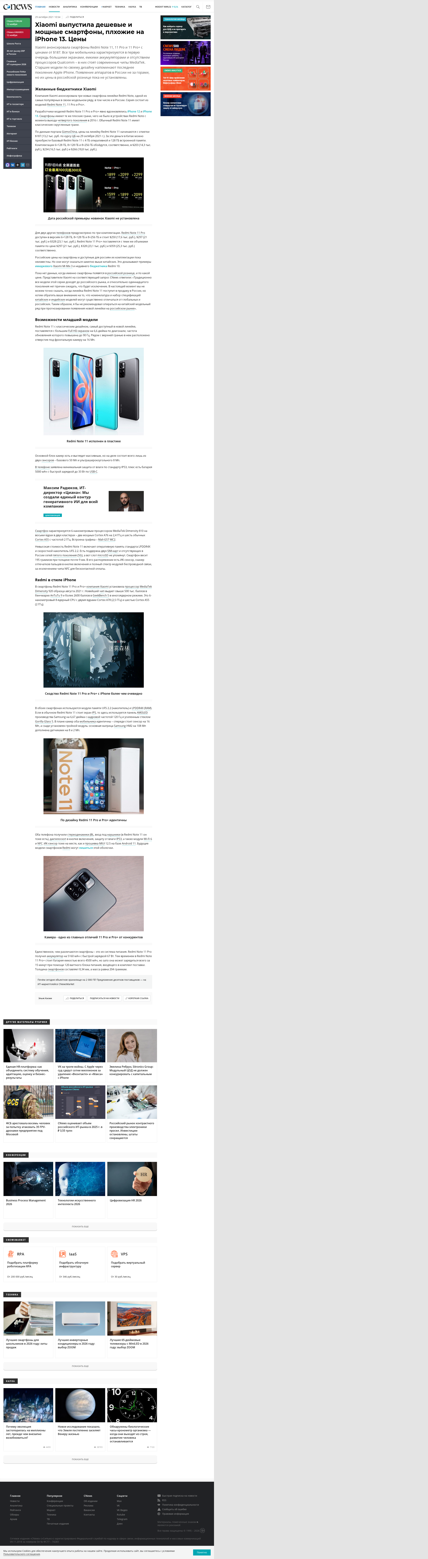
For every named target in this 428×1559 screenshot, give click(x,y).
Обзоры (14, 1514)
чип (101, 591)
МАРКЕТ (107, 7)
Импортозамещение (18, 89)
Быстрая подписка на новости (179, 1495)
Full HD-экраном (78, 331)
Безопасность (14, 96)
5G (80, 555)
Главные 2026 (16, 63)
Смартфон (41, 531)
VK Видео (122, 1510)
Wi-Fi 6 (148, 839)
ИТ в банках (13, 111)
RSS (164, 1500)
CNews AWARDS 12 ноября (15, 34)
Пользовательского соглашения (21, 1554)
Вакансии (89, 1510)
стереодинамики (78, 834)
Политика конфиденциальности (180, 1504)
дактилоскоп (58, 839)
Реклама (88, 1505)
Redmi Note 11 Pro (133, 233)
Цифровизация (15, 82)
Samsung (120, 726)
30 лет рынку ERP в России (16, 52)
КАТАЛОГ (186, 7)
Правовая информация (175, 1513)
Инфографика (14, 155)
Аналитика (70, 7)
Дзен (120, 1523)
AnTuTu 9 (56, 595)
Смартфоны (47, 116)
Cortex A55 (42, 539)
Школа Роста (14, 43)
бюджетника (98, 266)
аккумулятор (55, 956)
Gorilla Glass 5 (44, 721)
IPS (94, 712)
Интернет (12, 133)
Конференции (55, 1501)
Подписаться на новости (104, 998)
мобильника (88, 721)
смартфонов (56, 969)
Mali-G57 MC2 (106, 539)
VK (118, 1505)
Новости (15, 1501)
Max (119, 1501)
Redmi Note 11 (56, 104)
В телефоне (42, 467)
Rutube (121, 1514)
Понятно (202, 1552)
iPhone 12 (133, 111)
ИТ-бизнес (12, 140)
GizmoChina (69, 132)
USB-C (93, 471)
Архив (13, 1519)
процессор (132, 586)
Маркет (51, 1510)
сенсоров (47, 460)
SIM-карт (112, 551)
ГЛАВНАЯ (40, 7)
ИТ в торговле (14, 118)
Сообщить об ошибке (174, 1509)
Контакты (89, 1514)
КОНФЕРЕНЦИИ (89, 7)
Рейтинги (12, 148)
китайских (41, 299)
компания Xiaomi (97, 586)
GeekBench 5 (101, 595)
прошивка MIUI (95, 843)
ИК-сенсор (51, 843)
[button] (198, 7)
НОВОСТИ (54, 7)
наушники (113, 834)
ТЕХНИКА (120, 7)
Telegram (122, 1519)
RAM (148, 708)
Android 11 (129, 843)
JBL (92, 834)
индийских (58, 299)
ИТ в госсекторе (15, 104)
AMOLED (142, 712)
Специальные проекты (60, 1505)
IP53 (119, 839)
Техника (51, 1514)
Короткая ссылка (138, 998)
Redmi (66, 848)
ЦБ (74, 136)
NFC (39, 843)
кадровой (94, 717)
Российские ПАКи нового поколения (17, 73)
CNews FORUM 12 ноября (14, 23)
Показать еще (80, 1226)
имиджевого (43, 266)
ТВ (140, 7)
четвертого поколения (72, 120)
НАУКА (132, 7)
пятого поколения (65, 555)
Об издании (90, 1501)
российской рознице (121, 273)
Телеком (11, 126)
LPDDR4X (137, 708)
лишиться (86, 848)
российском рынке (122, 308)
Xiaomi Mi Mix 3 (63, 266)
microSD (102, 555)
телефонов (63, 233)
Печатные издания (58, 1523)
